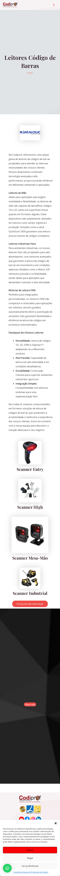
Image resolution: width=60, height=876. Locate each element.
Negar (30, 857)
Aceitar (30, 850)
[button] (55, 823)
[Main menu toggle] (54, 5)
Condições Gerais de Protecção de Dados (30, 872)
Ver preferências (30, 865)
